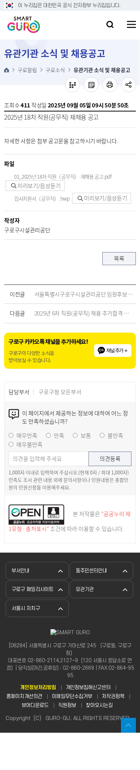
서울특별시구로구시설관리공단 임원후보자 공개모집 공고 (83, 294)
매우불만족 (29, 444)
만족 (59, 435)
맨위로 (128, 725)
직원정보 (67, 705)
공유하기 (128, 84)
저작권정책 (113, 696)
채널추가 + (117, 350)
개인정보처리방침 (38, 687)
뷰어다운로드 (35, 705)
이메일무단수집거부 (72, 696)
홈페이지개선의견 (24, 696)
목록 (119, 258)
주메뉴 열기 (131, 24)
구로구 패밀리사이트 (32, 589)
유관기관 (85, 589)
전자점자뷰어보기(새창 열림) (72, 84)
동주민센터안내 (91, 570)
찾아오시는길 (99, 705)
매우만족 (26, 435)
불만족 (115, 435)
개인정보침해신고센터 (88, 687)
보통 (86, 435)
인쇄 (109, 84)
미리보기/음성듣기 (38, 186)
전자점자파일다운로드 (91, 84)
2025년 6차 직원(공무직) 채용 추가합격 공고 (83, 313)
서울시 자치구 (26, 608)
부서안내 (20, 570)
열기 (109, 24)
